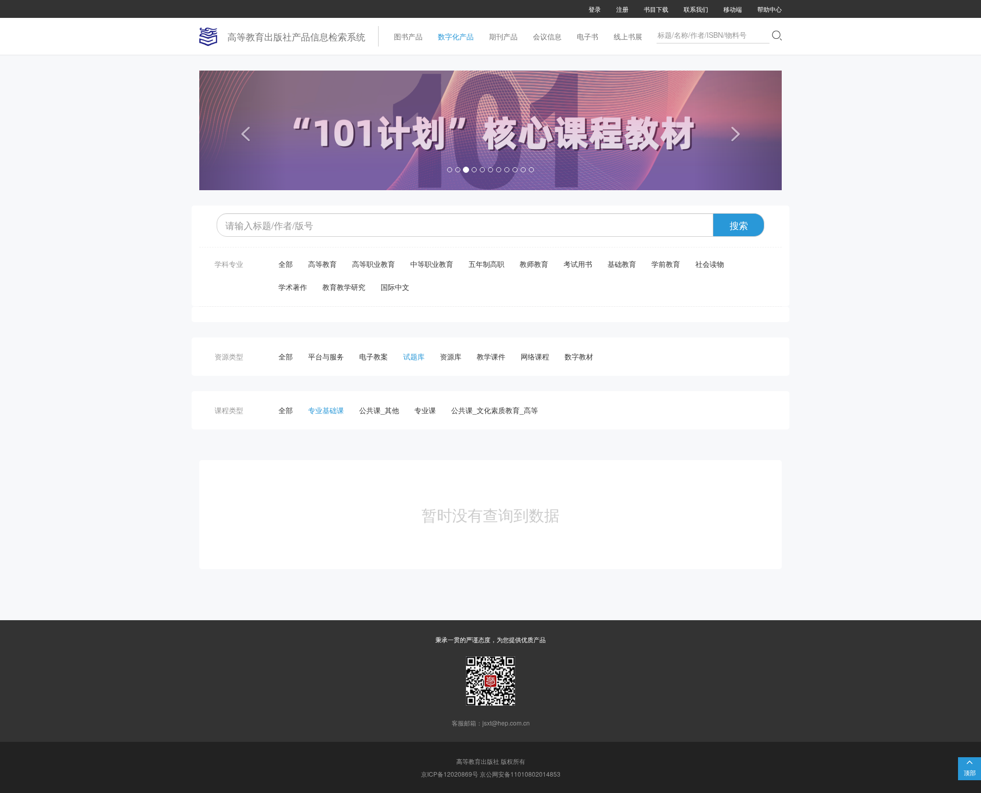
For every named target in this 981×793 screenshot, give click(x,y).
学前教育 (665, 264)
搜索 (739, 225)
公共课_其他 (379, 410)
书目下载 (656, 9)
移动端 (732, 9)
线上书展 (628, 36)
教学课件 (491, 356)
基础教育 (622, 264)
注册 (622, 9)
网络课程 (535, 356)
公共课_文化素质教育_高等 (494, 410)
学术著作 (292, 287)
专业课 (425, 410)
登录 (595, 9)
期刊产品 (503, 36)
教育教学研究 (343, 287)
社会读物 (709, 264)
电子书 (587, 36)
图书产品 (408, 36)
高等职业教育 (373, 264)
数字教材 (579, 356)
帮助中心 (769, 9)
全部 (285, 264)
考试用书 (578, 264)
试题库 (414, 356)
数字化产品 (456, 36)
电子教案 (373, 356)
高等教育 (322, 264)
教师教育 (534, 264)
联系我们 (696, 9)
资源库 (450, 356)
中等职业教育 (431, 264)
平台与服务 (326, 356)
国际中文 (395, 287)
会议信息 (547, 36)
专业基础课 (326, 410)
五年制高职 (486, 264)
